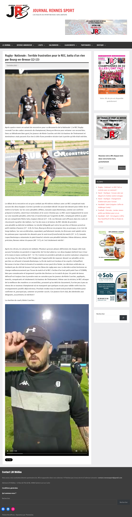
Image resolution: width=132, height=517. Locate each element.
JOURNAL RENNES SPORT (53, 10)
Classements (70, 45)
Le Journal (6, 45)
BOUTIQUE (100, 45)
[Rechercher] (123, 317)
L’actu (40, 45)
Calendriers (53, 45)
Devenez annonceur (24, 45)
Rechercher (100, 314)
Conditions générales (10, 488)
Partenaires (86, 45)
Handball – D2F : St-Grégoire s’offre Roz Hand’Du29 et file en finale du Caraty (111, 219)
